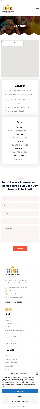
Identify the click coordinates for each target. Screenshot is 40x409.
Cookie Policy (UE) (11, 344)
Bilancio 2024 (9, 333)
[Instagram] (10, 309)
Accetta (20, 391)
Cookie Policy (15, 406)
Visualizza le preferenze (20, 401)
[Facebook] (6, 309)
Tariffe (7, 369)
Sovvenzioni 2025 (11, 337)
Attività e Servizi (10, 366)
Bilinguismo (8, 356)
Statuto (7, 327)
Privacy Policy (23, 406)
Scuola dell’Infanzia (11, 363)
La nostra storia (10, 323)
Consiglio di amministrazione (14, 330)
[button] (37, 373)
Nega (20, 396)
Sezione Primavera (11, 359)
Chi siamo (8, 320)
